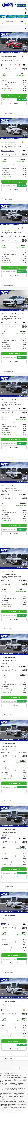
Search (21, 21)
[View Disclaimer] (15, 68)
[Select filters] (23, 28)
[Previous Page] (15, 1068)
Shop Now (13, 13)
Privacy (18, 1107)
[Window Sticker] (25, 69)
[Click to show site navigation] (25, 13)
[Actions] (25, 56)
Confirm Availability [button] (14, 96)
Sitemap (15, 1107)
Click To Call (14, 103)
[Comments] (23, 69)
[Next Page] (17, 1068)
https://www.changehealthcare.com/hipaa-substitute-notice (12, 1112)
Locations (7, 13)
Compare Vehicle (8, 113)
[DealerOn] (5, 1105)
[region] (14, 86)
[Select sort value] (25, 28)
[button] (26, 43)
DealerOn (11, 1107)
